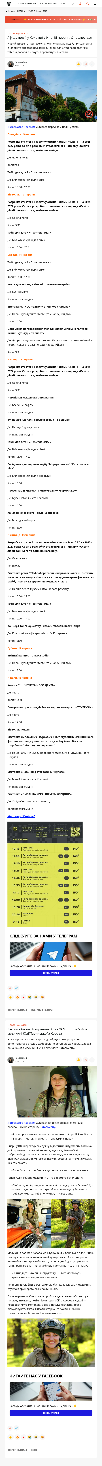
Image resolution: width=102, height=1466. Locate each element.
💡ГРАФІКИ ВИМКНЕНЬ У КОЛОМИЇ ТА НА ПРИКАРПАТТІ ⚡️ (54, 19)
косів (34, 1450)
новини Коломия (17, 1010)
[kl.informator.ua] (9, 3)
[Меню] (95, 3)
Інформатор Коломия (21, 127)
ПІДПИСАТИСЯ (51, 973)
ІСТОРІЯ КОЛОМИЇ (48, 3)
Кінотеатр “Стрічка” (21, 816)
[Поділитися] (85, 64)
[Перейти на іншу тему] (80, 3)
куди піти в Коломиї (42, 1010)
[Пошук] (87, 3)
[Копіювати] (92, 64)
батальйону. (48, 1127)
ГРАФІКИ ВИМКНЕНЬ (27, 3)
